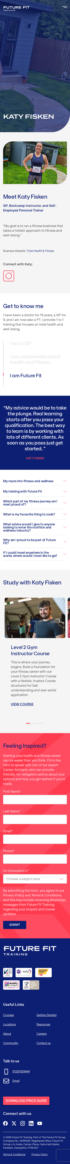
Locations (9, 1024)
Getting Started (46, 1015)
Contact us (44, 1043)
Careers (42, 1034)
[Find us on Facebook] (5, 1123)
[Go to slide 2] (33, 723)
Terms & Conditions (46, 895)
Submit (14, 924)
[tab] (35, 347)
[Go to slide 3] (37, 723)
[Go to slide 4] (42, 723)
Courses (8, 1015)
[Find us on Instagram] (22, 1123)
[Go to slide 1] (28, 723)
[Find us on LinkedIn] (31, 1123)
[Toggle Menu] (64, 7)
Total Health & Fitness (40, 251)
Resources (43, 1024)
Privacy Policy (13, 895)
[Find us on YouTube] (39, 1123)
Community (10, 1043)
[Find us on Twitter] (14, 1123)
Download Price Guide (26, 1101)
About (7, 1034)
